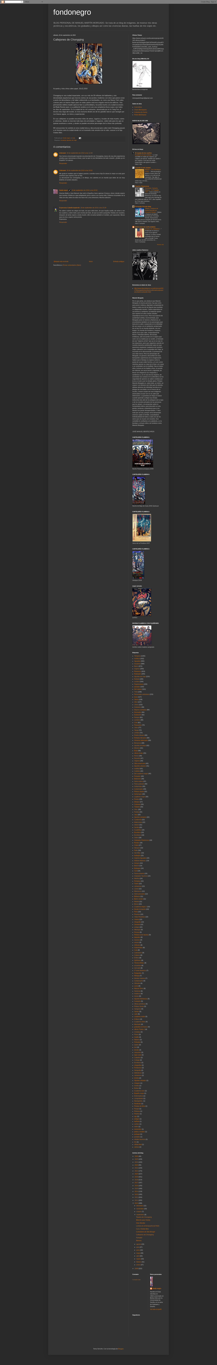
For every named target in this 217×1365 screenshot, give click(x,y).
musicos (137, 940)
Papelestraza (138, 684)
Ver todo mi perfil (155, 1309)
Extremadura (138, 1096)
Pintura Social (139, 1006)
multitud (137, 768)
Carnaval (137, 804)
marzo (138, 1259)
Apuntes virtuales (140, 1080)
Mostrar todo (160, 244)
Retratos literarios (140, 738)
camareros (138, 1075)
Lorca (136, 986)
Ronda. (136, 843)
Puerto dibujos (139, 735)
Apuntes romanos (140, 817)
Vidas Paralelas (139, 917)
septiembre (140, 1214)
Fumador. (137, 776)
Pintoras (137, 1111)
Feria (136, 912)
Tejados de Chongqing (144, 1217)
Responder (63, 163)
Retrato (136, 679)
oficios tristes (138, 753)
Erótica (136, 958)
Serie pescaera (139, 894)
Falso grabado (139, 784)
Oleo (136, 702)
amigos (136, 1119)
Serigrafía (137, 1070)
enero (138, 1265)
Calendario (138, 953)
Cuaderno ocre (139, 1091)
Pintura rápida (139, 791)
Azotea (136, 1086)
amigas (136, 927)
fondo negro (63, 190)
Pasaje (136, 1109)
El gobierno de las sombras (143, 155)
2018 (137, 1180)
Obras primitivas (139, 1004)
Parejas (137, 717)
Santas (136, 1011)
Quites (136, 1045)
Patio (136, 850)
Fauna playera (139, 873)
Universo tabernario (141, 740)
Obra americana (139, 763)
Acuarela (63, 140)
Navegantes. (138, 1101)
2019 (137, 1177)
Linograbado (138, 1098)
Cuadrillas (137, 830)
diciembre (140, 1206)
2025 (137, 1159)
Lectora (136, 681)
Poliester (137, 1042)
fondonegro (72, 12)
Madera (137, 1040)
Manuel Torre (138, 988)
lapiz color (137, 1055)
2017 (137, 1183)
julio (138, 1247)
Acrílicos (137, 658)
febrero (139, 1262)
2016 (137, 1186)
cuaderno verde (139, 1016)
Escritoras (137, 1062)
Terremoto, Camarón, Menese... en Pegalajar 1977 (152, 190)
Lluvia (136, 889)
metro (136, 1126)
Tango (136, 730)
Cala (136, 950)
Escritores (137, 835)
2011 (137, 1200)
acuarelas (137, 965)
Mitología (137, 930)
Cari (135, 871)
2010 (137, 1203)
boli (135, 1047)
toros (136, 697)
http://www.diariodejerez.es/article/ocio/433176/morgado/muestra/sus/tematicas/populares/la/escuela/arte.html (148, 290)
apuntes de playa (140, 745)
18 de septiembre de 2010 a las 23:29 (93, 208)
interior (136, 825)
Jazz (135, 815)
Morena (138, 1240)
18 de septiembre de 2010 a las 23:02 (84, 190)
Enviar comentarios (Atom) (72, 265)
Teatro (136, 883)
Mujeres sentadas (140, 710)
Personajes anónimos (141, 694)
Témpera (137, 656)
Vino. (136, 809)
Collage (137, 1060)
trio (135, 1142)
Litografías (137, 1065)
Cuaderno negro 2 (140, 907)
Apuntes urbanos (140, 766)
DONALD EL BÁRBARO (152, 229)
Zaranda (137, 924)
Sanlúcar (137, 991)
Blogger (120, 1349)
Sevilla (136, 827)
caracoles (137, 1052)
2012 (137, 1197)
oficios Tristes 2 (139, 1029)
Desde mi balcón (140, 909)
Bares (136, 666)
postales (137, 1137)
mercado (137, 968)
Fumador (139, 1238)
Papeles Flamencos (142, 186)
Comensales (138, 789)
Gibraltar (137, 983)
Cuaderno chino (139, 1022)
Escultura (137, 832)
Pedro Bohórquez (140, 115)
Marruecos (138, 891)
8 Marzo (137, 1019)
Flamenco (137, 671)
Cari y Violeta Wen (142, 1229)
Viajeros (137, 761)
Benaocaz (137, 743)
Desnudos (137, 712)
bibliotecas (138, 1073)
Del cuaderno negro (141, 773)
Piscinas (137, 914)
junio (138, 1250)
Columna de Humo (140, 112)
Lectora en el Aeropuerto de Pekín (147, 1226)
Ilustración (137, 715)
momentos (137, 1129)
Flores (136, 1034)
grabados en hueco (141, 1027)
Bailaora (137, 896)
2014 (137, 1191)
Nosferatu (137, 1103)
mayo (138, 1253)
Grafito (136, 1037)
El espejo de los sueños (143, 153)
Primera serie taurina (141, 935)
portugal (137, 1134)
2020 (137, 1174)
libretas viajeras (139, 978)
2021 (137, 1171)
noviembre (140, 1209)
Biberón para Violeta (143, 1220)
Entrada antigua (118, 261)
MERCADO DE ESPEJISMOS (145, 227)
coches (136, 1124)
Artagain (137, 1083)
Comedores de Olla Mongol (145, 1232)
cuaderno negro (139, 797)
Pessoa (136, 932)
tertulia (136, 1078)
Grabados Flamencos (141, 840)
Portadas (137, 881)
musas (136, 996)
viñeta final (138, 1144)
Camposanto (138, 981)
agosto (138, 1244)
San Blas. (137, 853)
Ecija (136, 751)
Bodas (136, 1088)
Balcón (136, 866)
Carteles (137, 771)
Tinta (136, 692)
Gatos (136, 837)
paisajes (137, 687)
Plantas (136, 1114)
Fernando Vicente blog (143, 206)
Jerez (136, 727)
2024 (137, 1162)
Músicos (137, 748)
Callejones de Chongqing (145, 1235)
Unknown (62, 153)
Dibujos (137, 802)
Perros (136, 756)
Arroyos (137, 863)
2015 (137, 1188)
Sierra (136, 699)
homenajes (138, 794)
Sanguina (137, 1009)
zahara (136, 1147)
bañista (136, 1121)
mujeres (137, 669)
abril (138, 1256)
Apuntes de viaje (72, 140)
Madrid (136, 901)
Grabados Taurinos (140, 876)
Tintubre (137, 807)
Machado (137, 1024)
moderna (137, 993)
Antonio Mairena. (140, 861)
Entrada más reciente (61, 261)
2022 (137, 1168)
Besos (136, 904)
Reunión (137, 758)
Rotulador (137, 674)
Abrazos (137, 848)
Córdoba (137, 1032)
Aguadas (137, 661)
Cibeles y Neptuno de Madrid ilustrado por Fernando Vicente (151, 210)
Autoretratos (138, 947)
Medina (136, 878)
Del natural (138, 689)
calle (136, 1014)
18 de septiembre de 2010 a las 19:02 (80, 170)
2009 (137, 1268)
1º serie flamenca (140, 970)
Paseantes (138, 725)
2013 (137, 1194)
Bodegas (137, 868)
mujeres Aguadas (140, 858)
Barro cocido (138, 899)
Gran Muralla (140, 1223)
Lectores (137, 720)
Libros (136, 705)
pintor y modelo (139, 1132)
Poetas (136, 799)
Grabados (137, 707)
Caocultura (138, 107)
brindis (136, 1050)
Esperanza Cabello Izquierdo (69, 208)
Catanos (137, 955)
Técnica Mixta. (139, 963)
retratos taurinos (139, 1139)
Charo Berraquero (140, 110)
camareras (138, 886)
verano (136, 942)
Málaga (136, 976)
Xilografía (137, 922)
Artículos (137, 945)
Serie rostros (138, 781)
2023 (137, 1165)
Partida (136, 812)
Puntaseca (138, 1068)
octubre (139, 1211)
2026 (137, 1156)
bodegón (137, 855)
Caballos (137, 1057)
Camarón (137, 1001)
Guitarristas (138, 786)
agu (135, 1116)
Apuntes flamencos (140, 999)
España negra (139, 1093)
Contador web (136, 1279)
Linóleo (136, 733)
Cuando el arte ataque (143, 168)
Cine (136, 722)
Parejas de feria (139, 1106)
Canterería (138, 820)
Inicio (91, 261)
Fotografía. (138, 973)
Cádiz (136, 845)
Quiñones (137, 960)
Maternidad (138, 822)
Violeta (136, 919)
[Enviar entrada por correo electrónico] (80, 138)
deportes (137, 937)
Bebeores (137, 779)
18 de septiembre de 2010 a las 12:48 (80, 153)
